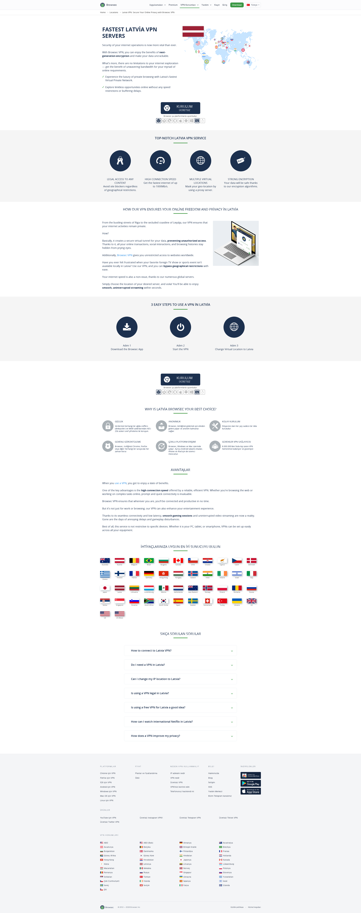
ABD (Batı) (148, 843)
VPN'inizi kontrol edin (180, 787)
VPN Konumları (188, 5)
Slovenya (227, 872)
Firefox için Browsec (164, 120)
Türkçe (254, 5)
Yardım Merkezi (215, 791)
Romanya (108, 872)
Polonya (226, 868)
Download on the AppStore (251, 791)
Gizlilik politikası (237, 907)
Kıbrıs (106, 864)
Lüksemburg (228, 864)
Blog (210, 778)
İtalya (186, 885)
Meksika (147, 868)
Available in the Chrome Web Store (251, 775)
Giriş (224, 5)
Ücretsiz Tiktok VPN (228, 818)
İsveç (106, 885)
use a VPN (121, 483)
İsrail (225, 881)
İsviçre (146, 885)
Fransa (226, 851)
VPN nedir (174, 778)
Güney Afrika (110, 855)
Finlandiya (188, 851)
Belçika (147, 847)
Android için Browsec (186, 120)
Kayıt (217, 5)
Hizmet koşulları (254, 907)
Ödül (137, 778)
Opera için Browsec (175, 120)
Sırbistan (108, 877)
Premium (173, 5)
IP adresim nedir (177, 773)
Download (237, 5)
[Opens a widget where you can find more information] (348, 908)
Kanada (226, 860)
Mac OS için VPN (107, 796)
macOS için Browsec (197, 120)
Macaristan (109, 868)
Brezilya (226, 847)
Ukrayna (187, 877)
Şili (105, 889)
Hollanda (227, 855)
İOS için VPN (106, 782)
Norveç (186, 868)
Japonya (187, 860)
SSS (210, 787)
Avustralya (228, 843)
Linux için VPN (106, 800)
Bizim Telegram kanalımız (220, 796)
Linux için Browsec (202, 120)
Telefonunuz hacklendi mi (182, 791)
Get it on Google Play (251, 783)
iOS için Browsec (180, 120)
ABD (106, 843)
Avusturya (108, 847)
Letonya (147, 864)
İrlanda (147, 881)
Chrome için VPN (107, 773)
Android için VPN (107, 787)
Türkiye (147, 877)
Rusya (146, 872)
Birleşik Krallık (189, 847)
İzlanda (226, 885)
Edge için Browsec (169, 120)
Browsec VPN (125, 255)
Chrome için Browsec (158, 120)
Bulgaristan (109, 851)
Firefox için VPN (107, 778)
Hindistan (187, 855)
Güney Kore (149, 855)
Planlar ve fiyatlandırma (146, 773)
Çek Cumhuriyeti (111, 881)
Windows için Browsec (191, 120)
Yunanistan (228, 877)
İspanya (187, 881)
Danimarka (148, 851)
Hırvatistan (149, 860)
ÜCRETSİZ (184, 108)
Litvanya (187, 864)
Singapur (187, 872)
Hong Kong (109, 860)
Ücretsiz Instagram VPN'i (151, 818)
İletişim (211, 782)
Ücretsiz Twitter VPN (109, 822)
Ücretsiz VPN (176, 782)
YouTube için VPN (108, 818)
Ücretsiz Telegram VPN (190, 818)
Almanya (187, 843)
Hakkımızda (213, 773)
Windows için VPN (108, 791)
